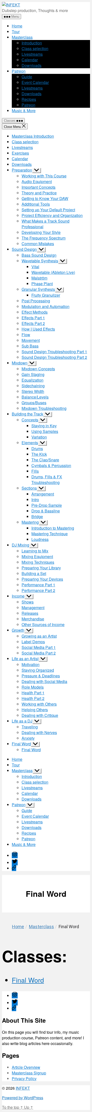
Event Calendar (35, 82)
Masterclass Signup (29, 1073)
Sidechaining (33, 386)
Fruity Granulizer (45, 295)
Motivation (30, 664)
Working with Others (39, 704)
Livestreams (32, 54)
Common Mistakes (38, 243)
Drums (37, 448)
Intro (35, 499)
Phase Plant (42, 283)
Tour (16, 31)
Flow (26, 334)
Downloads (31, 65)
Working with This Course (44, 176)
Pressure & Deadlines (41, 676)
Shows (28, 602)
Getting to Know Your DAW (45, 198)
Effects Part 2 (33, 323)
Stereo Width (33, 391)
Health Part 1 (33, 693)
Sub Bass (30, 346)
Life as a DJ (22, 721)
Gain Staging (33, 374)
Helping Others (35, 709)
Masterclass (22, 37)
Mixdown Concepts (38, 369)
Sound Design (24, 249)
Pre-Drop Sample (46, 505)
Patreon (19, 71)
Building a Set (34, 573)
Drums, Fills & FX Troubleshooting (46, 479)
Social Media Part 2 (39, 653)
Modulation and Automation (45, 306)
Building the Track (27, 414)
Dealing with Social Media (44, 681)
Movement (31, 340)
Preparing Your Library (41, 568)
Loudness (40, 539)
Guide (27, 77)
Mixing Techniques (38, 562)
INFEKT (23, 1088)
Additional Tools (36, 204)
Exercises (20, 153)
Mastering (30, 522)
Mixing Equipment (37, 556)
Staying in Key (44, 426)
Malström (39, 278)
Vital (35, 266)
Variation (39, 437)
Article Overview (26, 1067)
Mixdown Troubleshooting (44, 408)
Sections (29, 488)
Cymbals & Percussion (51, 465)
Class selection (35, 48)
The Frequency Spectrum (44, 238)
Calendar (30, 60)
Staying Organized (38, 670)
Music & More (24, 110)
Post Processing (36, 301)
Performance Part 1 (38, 585)
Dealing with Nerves (39, 732)
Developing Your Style (41, 232)
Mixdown (19, 363)
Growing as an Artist (39, 636)
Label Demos (33, 641)
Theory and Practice (39, 193)
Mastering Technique (49, 533)
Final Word (21, 744)
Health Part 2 (33, 698)
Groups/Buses (34, 402)
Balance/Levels (35, 397)
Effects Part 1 (33, 318)
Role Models (33, 687)
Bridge (37, 516)
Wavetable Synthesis (40, 261)
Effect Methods (35, 312)
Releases (30, 613)
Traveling (30, 727)
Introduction (32, 43)
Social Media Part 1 (39, 647)
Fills (35, 471)
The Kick (39, 454)
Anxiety (28, 738)
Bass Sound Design (39, 255)
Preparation (22, 170)
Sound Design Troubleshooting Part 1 (54, 351)
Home (17, 26)
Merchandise (33, 619)
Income (18, 596)
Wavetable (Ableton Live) (53, 272)
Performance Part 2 (38, 590)
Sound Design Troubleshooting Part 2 (54, 357)
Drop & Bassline (45, 511)
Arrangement (42, 494)
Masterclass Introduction (33, 136)
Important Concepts (38, 187)
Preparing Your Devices (42, 579)
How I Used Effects (38, 329)
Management (33, 607)
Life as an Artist (25, 658)
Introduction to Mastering (52, 528)
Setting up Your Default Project (48, 210)
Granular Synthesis (38, 289)
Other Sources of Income (43, 624)
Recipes (29, 99)
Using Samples (44, 431)
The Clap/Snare (45, 460)
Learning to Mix (35, 551)
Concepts (30, 420)
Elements (30, 442)
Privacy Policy (24, 1078)
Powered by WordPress (22, 1097)
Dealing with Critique (40, 715)
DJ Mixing (20, 545)
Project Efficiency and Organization (52, 215)
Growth (18, 630)
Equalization (32, 380)
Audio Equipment (37, 181)
